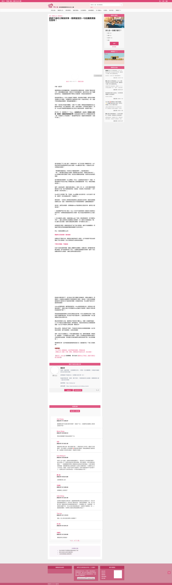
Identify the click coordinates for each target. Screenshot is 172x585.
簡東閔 (106, 70)
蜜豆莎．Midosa (60, 355)
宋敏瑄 (58, 532)
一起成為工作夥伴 (90, 578)
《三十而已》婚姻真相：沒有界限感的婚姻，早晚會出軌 (70, 350)
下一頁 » (77, 540)
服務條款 (103, 574)
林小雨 (58, 524)
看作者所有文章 (78, 390)
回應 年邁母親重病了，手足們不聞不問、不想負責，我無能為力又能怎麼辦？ (114, 117)
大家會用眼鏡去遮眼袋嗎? (65, 554)
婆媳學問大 (60, 15)
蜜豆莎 (67, 81)
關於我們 (103, 571)
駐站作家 (111, 10)
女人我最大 (98, 10)
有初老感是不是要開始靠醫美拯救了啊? (69, 550)
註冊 (163, 1)
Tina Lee (59, 513)
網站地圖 (103, 578)
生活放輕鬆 (83, 10)
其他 (108, 40)
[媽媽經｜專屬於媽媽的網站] (62, 6)
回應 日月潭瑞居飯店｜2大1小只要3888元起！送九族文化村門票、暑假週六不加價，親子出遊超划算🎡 (114, 85)
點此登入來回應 (75, 411)
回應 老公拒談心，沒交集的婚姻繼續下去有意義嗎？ (114, 95)
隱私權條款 (104, 576)
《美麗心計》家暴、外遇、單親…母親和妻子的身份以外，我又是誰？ (73, 352)
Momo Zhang (60, 431)
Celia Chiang (60, 496)
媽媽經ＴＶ (118, 10)
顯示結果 (114, 46)
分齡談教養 (68, 10)
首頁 (3, 1)
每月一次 (109, 33)
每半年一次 (110, 37)
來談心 (11, 1)
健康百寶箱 (75, 10)
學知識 (7, 1)
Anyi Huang (60, 419)
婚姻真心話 (60, 10)
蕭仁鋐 (58, 475)
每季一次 (109, 35)
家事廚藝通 (91, 10)
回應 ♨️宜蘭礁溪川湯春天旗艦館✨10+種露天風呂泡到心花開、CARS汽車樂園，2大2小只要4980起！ (114, 106)
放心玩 (17, 1)
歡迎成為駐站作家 (81, 578)
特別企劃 (53, 10)
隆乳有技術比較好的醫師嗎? (66, 552)
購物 (20, 1)
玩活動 (14, 1)
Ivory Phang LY (61, 456)
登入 (160, 1)
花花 (58, 442)
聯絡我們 (103, 573)
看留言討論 (80, 81)
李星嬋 (58, 485)
